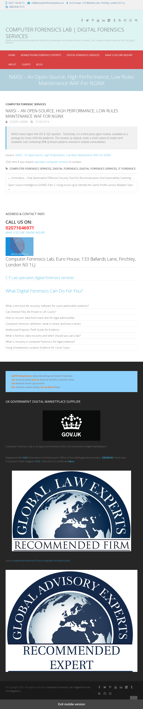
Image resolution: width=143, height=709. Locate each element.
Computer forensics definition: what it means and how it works (43, 323)
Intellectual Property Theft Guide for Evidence (32, 329)
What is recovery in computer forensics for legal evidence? (40, 341)
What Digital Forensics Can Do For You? (44, 291)
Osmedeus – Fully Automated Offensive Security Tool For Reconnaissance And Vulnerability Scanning (69, 178)
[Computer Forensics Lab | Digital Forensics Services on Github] (125, 20)
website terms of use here (30, 383)
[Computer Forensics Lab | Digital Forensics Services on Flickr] (109, 20)
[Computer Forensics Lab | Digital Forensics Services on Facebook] (82, 20)
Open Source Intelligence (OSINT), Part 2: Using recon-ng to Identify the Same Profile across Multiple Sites (70, 187)
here (57, 387)
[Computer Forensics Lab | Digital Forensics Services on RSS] (119, 20)
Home (11, 55)
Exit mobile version (71, 704)
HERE (38, 461)
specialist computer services (51, 162)
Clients (26, 64)
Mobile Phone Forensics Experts (41, 55)
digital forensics (65, 168)
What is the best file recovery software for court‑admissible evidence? (47, 306)
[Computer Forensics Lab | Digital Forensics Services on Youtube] (98, 20)
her (70, 461)
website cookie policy (27, 387)
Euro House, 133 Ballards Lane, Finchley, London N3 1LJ (97, 2)
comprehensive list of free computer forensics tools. (41, 560)
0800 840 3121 (17, 6)
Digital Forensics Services (83, 55)
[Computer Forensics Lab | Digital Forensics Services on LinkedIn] (103, 20)
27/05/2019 (42, 121)
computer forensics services (30, 168)
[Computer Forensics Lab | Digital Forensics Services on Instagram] (130, 20)
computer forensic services (26, 104)
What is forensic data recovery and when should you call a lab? (43, 335)
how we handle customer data (57, 379)
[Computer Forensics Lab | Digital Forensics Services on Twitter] (87, 20)
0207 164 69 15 (17, 2)
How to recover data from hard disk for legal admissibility (40, 318)
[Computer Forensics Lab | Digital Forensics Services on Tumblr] (114, 20)
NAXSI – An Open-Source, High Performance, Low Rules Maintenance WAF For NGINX (63, 155)
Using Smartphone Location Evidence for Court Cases (38, 347)
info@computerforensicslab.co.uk (47, 2)
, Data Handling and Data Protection (52, 376)
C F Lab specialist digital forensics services (40, 277)
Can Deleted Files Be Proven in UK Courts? (31, 312)
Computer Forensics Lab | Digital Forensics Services (65, 32)
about (12, 64)
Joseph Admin (18, 121)
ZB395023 (107, 457)
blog (39, 64)
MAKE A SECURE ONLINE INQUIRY (25, 232)
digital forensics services (98, 168)
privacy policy (23, 379)
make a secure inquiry (119, 55)
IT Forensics (127, 168)
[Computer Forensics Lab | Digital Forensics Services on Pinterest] (92, 20)
